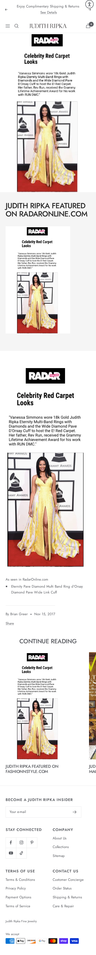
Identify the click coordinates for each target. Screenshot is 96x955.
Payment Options (18, 897)
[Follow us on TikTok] (21, 853)
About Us (59, 838)
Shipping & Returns (67, 897)
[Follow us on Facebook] (11, 842)
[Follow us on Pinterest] (32, 842)
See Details (48, 12)
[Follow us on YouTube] (11, 853)
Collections (61, 846)
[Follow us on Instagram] (21, 842)
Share (10, 623)
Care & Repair (63, 906)
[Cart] (88, 26)
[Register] (75, 812)
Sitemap (59, 855)
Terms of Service (18, 906)
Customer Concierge (68, 879)
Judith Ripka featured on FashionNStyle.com (32, 769)
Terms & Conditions (20, 879)
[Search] (16, 26)
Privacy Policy (16, 888)
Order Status (62, 888)
